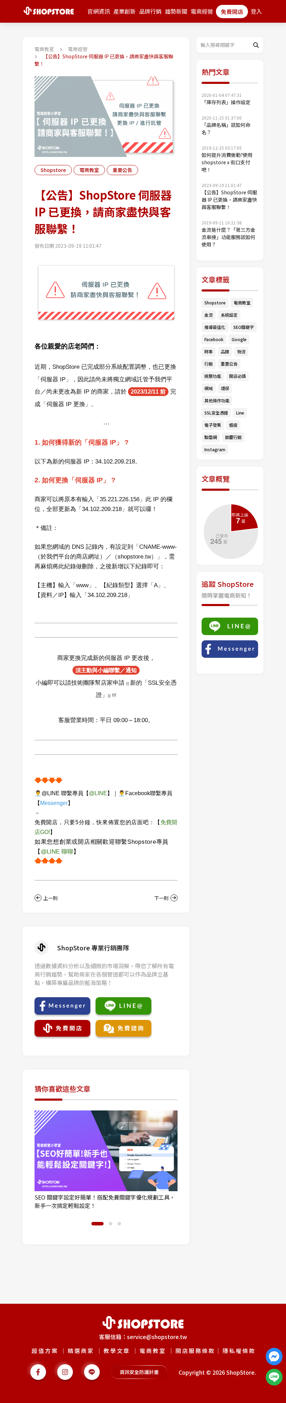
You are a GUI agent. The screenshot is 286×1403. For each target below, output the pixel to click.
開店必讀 (237, 376)
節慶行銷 (233, 437)
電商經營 (202, 11)
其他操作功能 (216, 400)
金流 (208, 315)
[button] (93, 1223)
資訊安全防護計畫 (139, 1371)
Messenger (54, 803)
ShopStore (240, 1372)
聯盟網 (210, 437)
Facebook (214, 339)
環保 (225, 388)
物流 (241, 351)
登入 (256, 11)
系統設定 (229, 315)
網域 (208, 388)
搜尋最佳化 (214, 327)
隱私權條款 (239, 1350)
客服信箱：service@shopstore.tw (143, 1336)
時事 (208, 351)
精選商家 (81, 1350)
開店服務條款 (195, 1350)
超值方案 (45, 1350)
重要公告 (122, 169)
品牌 (225, 351)
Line (240, 413)
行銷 (208, 364)
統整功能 (212, 376)
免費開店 (232, 11)
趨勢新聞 (176, 11)
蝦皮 (233, 425)
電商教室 (44, 48)
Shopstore (53, 169)
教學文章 (117, 1350)
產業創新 (124, 11)
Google (239, 339)
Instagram (214, 449)
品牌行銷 (150, 11)
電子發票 (212, 425)
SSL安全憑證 (216, 413)
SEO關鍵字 (243, 327)
